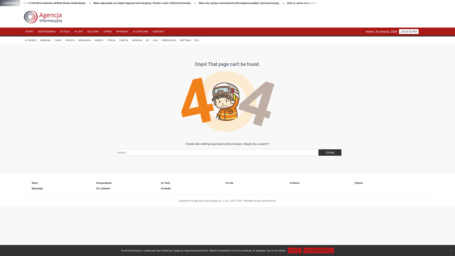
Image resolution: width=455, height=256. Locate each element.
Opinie (107, 31)
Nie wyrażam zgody (318, 250)
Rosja (111, 40)
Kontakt (158, 31)
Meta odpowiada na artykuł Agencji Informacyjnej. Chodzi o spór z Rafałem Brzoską (132, 3)
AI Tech (65, 31)
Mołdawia (84, 40)
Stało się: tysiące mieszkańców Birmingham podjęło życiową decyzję (229, 3)
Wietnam (185, 40)
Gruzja (70, 40)
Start (29, 31)
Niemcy (99, 40)
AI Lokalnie (140, 31)
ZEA (196, 40)
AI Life (78, 31)
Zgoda (295, 250)
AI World (30, 40)
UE (147, 40)
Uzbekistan (168, 40)
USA (155, 40)
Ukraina (137, 40)
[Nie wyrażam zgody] (450, 250)
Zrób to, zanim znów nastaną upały (298, 3)
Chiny (58, 40)
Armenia (45, 40)
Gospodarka (46, 31)
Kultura (93, 31)
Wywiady (122, 31)
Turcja (123, 40)
